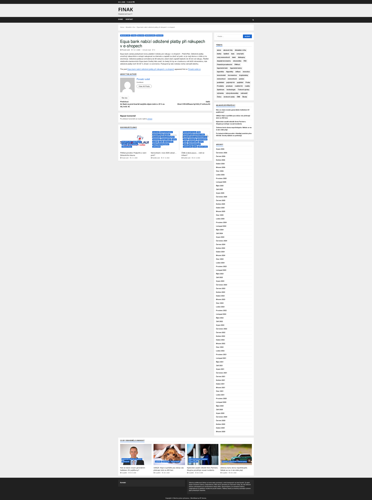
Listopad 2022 (221, 314)
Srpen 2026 (220, 149)
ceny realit (156, 132)
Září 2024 (219, 233)
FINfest (124, 144)
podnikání (220, 82)
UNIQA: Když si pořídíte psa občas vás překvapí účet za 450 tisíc (169, 468)
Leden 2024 (220, 263)
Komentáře (156, 137)
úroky (154, 144)
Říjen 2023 (219, 274)
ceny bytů (240, 54)
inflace (185, 139)
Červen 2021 (220, 376)
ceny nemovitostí (223, 57)
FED (245, 61)
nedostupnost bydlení (167, 137)
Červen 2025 (220, 200)
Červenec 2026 (221, 153)
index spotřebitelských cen (199, 137)
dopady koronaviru (224, 61)
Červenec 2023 (221, 285)
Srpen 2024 (220, 237)
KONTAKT (129, 19)
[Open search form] (253, 20)
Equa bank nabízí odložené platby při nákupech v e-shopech (150, 69)
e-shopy (133, 35)
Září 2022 (219, 321)
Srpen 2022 (220, 325)
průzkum (229, 86)
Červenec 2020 (221, 417)
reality (174, 139)
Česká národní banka (189, 132)
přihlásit (149, 119)
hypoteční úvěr (222, 68)
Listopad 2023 (221, 270)
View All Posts (144, 86)
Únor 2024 (219, 259)
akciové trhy (227, 50)
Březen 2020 (220, 432)
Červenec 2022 (221, 329)
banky (219, 54)
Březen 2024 (220, 255)
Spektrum (220, 90)
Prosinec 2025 (221, 178)
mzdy (185, 142)
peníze (241, 79)
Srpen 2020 (220, 413)
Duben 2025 (220, 208)
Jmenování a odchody (128, 459)
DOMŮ (120, 19)
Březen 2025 (220, 211)
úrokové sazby (168, 142)
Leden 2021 (220, 395)
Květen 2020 (220, 424)
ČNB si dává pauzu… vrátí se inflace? (192, 153)
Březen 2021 (220, 388)
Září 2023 (219, 277)
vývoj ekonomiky (232, 93)
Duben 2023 (220, 296)
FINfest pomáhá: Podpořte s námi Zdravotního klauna (133, 153)
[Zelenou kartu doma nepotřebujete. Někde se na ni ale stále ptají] (236, 454)
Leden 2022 (220, 351)
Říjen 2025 (219, 186)
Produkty (220, 86)
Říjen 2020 (219, 406)
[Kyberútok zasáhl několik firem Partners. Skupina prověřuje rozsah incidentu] (202, 454)
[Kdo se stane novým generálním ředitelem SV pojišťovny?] (136, 454)
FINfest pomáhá (133, 144)
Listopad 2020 (221, 402)
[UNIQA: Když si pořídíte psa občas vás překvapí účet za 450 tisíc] (169, 454)
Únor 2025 (219, 215)
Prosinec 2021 (221, 354)
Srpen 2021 (220, 369)
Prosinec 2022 (221, 310)
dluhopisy (241, 57)
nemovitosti (156, 139)
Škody (244, 97)
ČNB (198, 132)
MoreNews (194, 498)
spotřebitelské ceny (194, 144)
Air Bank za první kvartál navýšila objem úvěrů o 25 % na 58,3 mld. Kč (142, 104)
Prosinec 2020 (221, 398)
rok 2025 (155, 142)
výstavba (220, 93)
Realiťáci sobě (156, 158)
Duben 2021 (220, 384)
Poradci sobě (126, 50)
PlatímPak (160, 35)
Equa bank (141, 35)
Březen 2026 (220, 167)
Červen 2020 (220, 420)
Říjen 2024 (219, 230)
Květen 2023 (220, 292)
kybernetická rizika (194, 459)
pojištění (240, 82)
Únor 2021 (219, 391)
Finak (125, 9)
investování (221, 75)
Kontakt (123, 483)
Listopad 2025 (221, 182)
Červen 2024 (220, 244)
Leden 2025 (220, 219)
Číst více (124, 98)
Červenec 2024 (221, 241)
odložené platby (150, 35)
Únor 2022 (219, 347)
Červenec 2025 (221, 197)
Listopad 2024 (221, 226)
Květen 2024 (220, 248)
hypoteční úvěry (157, 134)
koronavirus (232, 75)
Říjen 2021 (219, 362)
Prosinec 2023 (221, 266)
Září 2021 (219, 365)
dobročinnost (137, 142)
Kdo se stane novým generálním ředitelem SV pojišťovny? (132, 468)
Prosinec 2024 (221, 222)
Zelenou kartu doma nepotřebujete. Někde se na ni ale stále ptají (234, 468)
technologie (231, 90)
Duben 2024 (220, 252)
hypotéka (220, 72)
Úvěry (219, 97)
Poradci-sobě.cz (194, 69)
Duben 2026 (220, 164)
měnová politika (202, 139)
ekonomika (237, 61)
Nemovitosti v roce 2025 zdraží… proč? (164, 153)
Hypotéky (167, 134)
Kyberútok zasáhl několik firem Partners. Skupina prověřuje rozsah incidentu (202, 468)
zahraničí (244, 93)
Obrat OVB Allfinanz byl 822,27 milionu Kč (193, 103)
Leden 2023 (220, 307)
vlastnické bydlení (163, 144)
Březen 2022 (220, 343)
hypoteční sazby (188, 134)
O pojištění (124, 473)
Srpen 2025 (220, 193)
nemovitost (221, 79)
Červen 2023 (220, 288)
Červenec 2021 (221, 373)
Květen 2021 (220, 380)
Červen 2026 (220, 156)
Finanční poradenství (224, 64)
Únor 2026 (219, 171)
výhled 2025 (156, 146)
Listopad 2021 (221, 358)
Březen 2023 (220, 299)
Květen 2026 (220, 160)
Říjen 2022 (219, 318)
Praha (248, 82)
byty (232, 54)
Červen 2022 (220, 332)
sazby (161, 142)
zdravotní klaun (126, 146)
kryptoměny (243, 75)
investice (246, 72)
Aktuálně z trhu (125, 35)
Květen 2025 (220, 204)
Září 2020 (219, 410)
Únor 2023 (219, 303)
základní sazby (202, 146)
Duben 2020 (220, 428)
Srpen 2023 (220, 281)
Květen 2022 (220, 336)
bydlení (226, 54)
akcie (219, 50)
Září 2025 (219, 189)
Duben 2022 (220, 340)
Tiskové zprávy (243, 90)
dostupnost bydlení (166, 132)
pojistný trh (230, 82)
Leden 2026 (220, 175)
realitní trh (239, 86)
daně (234, 57)
